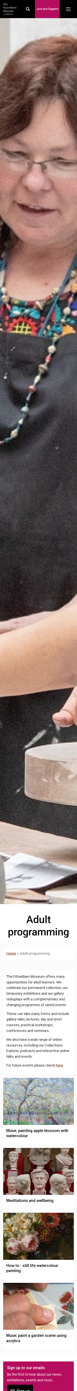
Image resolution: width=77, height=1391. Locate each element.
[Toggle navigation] (68, 9)
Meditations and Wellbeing (30, 1200)
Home (11, 953)
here (59, 1065)
